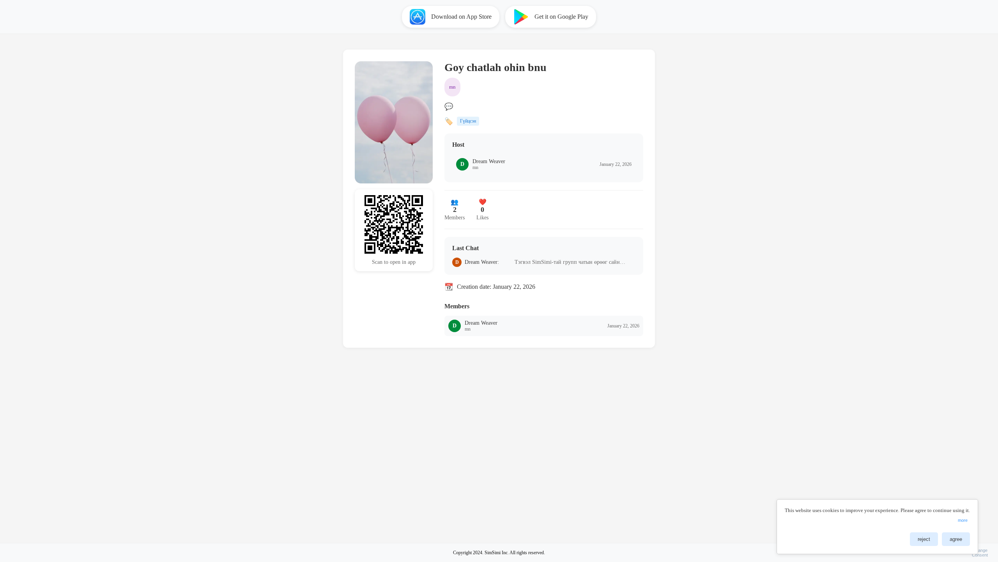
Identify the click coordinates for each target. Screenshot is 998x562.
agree (956, 539)
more (963, 520)
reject (924, 539)
